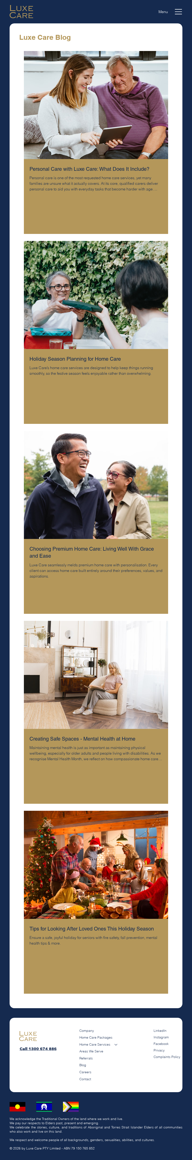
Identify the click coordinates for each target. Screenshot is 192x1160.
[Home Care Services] (116, 1044)
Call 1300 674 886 (38, 1049)
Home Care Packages (95, 1037)
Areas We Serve (91, 1051)
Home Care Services (94, 1044)
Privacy (159, 1050)
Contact (85, 1079)
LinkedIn (160, 1031)
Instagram (161, 1037)
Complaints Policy (167, 1057)
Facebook (161, 1044)
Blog (82, 1065)
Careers (85, 1072)
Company (86, 1031)
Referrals (86, 1058)
